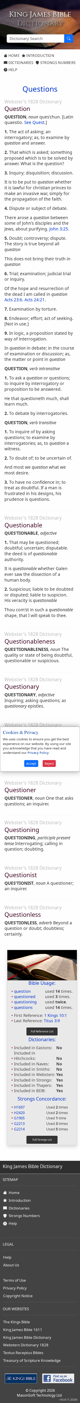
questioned (24, 996)
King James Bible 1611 (22, 1329)
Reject (49, 763)
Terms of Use (14, 1280)
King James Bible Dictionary (27, 1337)
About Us (11, 1265)
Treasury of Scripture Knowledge (32, 1360)
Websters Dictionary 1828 (25, 1344)
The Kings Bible (16, 1321)
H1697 (19, 1107)
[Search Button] (68, 38)
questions (23, 1007)
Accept (31, 763)
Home (13, 55)
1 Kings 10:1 (55, 1015)
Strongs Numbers (57, 62)
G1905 (19, 1118)
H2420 (19, 1112)
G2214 (19, 1129)
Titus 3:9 (52, 1020)
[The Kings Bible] (22, 1378)
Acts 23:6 (13, 300)
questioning (25, 1001)
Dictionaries (20, 62)
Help (12, 69)
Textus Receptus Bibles (23, 1352)
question (22, 991)
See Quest (34, 122)
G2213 (19, 1123)
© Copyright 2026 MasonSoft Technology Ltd (39, 1393)
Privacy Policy (15, 1288)
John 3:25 (58, 229)
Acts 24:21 (34, 300)
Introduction (39, 55)
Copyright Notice (18, 1295)
